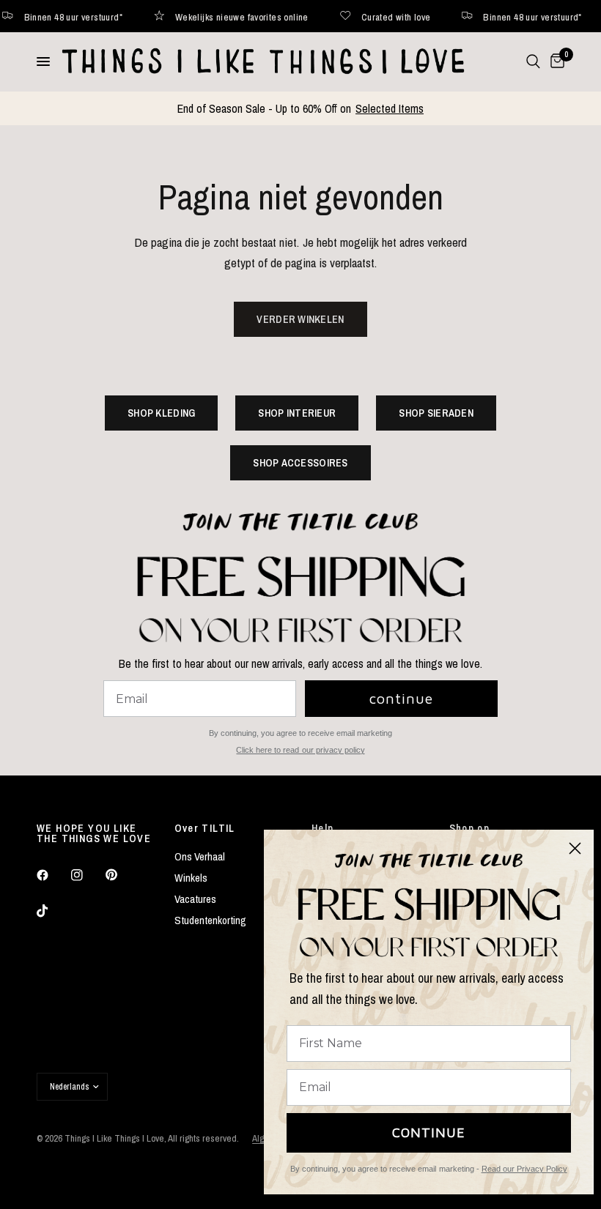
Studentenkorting (210, 920)
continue (401, 698)
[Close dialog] (575, 848)
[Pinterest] (122, 874)
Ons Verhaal (199, 856)
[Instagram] (87, 875)
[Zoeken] (533, 61)
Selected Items (389, 108)
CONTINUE (428, 1132)
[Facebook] (53, 875)
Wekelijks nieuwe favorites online (217, 16)
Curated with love (371, 16)
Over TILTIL (204, 828)
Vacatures (195, 899)
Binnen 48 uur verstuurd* (508, 16)
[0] (554, 61)
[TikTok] (53, 911)
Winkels (190, 877)
